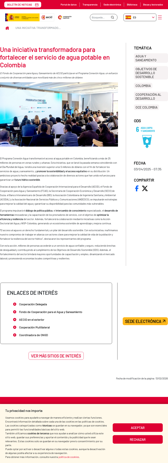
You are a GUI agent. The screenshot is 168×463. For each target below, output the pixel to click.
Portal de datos (69, 4)
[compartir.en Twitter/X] (145, 188)
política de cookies (68, 456)
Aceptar (138, 428)
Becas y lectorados (153, 4)
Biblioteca (132, 4)
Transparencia (90, 4)
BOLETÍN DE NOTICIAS (19, 4)
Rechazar (138, 439)
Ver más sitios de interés (56, 355)
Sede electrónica (112, 4)
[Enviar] (112, 17)
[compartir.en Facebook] (137, 188)
